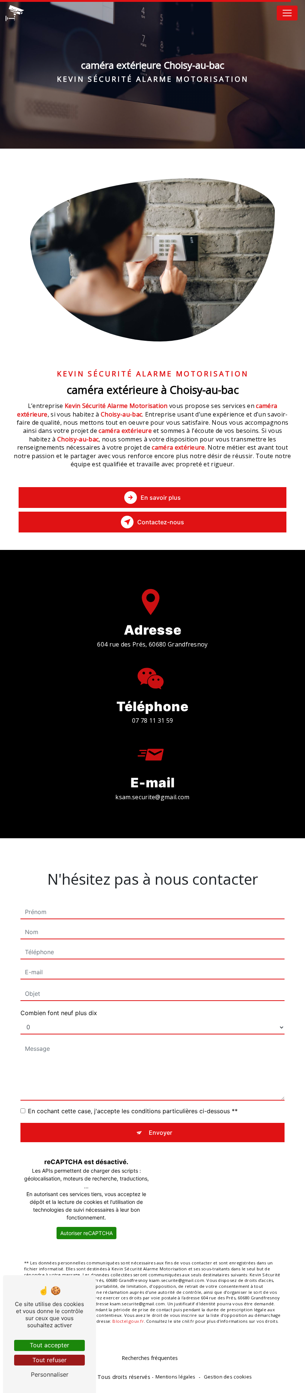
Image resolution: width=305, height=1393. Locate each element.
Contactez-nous (160, 522)
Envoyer (160, 1132)
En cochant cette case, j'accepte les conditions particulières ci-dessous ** (133, 1111)
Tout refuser (49, 1360)
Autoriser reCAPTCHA (86, 1233)
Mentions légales (175, 1376)
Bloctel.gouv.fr (128, 1321)
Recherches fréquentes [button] (150, 1357)
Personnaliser (49, 1374)
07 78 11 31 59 (152, 720)
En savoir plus (161, 497)
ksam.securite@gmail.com (152, 797)
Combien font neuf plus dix (58, 1013)
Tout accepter (49, 1345)
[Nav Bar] (287, 13)
